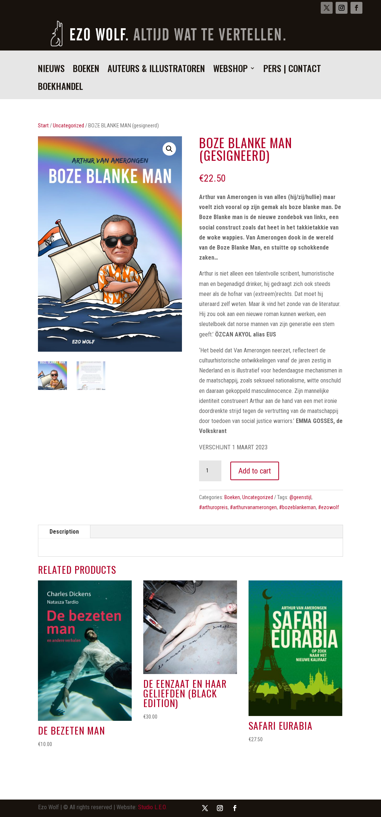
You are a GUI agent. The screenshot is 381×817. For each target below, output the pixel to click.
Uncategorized (68, 125)
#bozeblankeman (297, 507)
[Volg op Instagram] (342, 8)
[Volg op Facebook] (356, 8)
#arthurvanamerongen (253, 507)
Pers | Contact (292, 70)
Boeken (86, 70)
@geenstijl (300, 497)
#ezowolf (328, 507)
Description (64, 531)
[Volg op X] (327, 8)
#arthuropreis (213, 507)
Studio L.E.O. (152, 807)
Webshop (230, 70)
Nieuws (51, 70)
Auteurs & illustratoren (156, 70)
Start (43, 125)
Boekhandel (60, 87)
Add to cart (254, 470)
